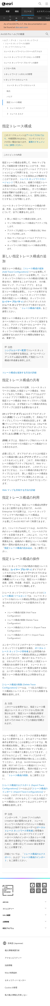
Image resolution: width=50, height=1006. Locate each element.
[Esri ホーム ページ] (7, 4)
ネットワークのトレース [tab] (17, 80)
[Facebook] (32, 885)
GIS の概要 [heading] (6, 915)
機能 (17, 11)
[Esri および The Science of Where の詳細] (8, 891)
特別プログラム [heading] (8, 928)
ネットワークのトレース (15, 47)
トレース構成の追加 (31, 308)
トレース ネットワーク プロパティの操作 (21, 63)
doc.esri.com (21, 27)
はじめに (10, 18)
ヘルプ (16, 18)
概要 (8, 11)
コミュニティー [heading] (8, 909)
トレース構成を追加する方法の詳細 (19, 372)
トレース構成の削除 (18, 775)
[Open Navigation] (46, 3)
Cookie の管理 (11, 988)
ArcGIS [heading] (5, 902)
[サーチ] (47, 34)
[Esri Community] (32, 890)
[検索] (40, 3)
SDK (39, 18)
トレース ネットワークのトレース (21, 85)
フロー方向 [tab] (11, 68)
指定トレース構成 (14, 102)
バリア (9, 97)
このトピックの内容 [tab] (13, 155)
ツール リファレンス (22, 18)
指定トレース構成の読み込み (18, 548)
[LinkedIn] (44, 885)
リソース (27, 11)
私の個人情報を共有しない (16, 995)
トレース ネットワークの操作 (17, 43)
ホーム (4, 18)
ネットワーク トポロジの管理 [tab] (19, 74)
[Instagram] (38, 890)
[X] (38, 885)
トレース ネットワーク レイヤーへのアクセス (23, 51)
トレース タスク (16, 114)
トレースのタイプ (17, 108)
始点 (8, 91)
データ (13, 40)
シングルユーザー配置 (15, 350)
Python (30, 18)
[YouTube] (44, 890)
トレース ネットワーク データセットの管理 (22, 57)
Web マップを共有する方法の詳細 (18, 490)
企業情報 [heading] (6, 922)
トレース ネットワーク (28, 40)
